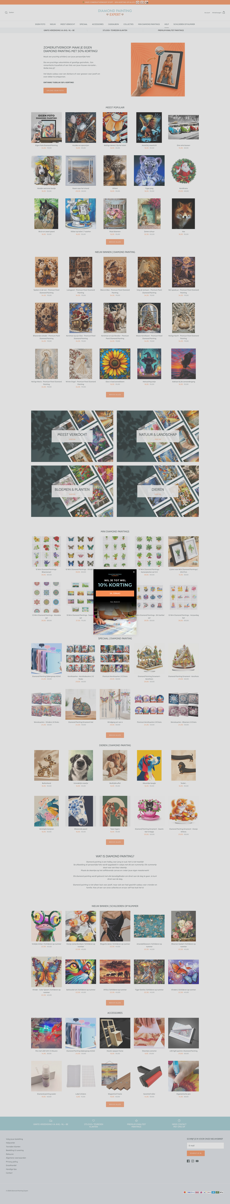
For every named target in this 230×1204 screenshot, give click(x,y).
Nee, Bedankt (115, 602)
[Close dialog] (133, 571)
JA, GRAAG (115, 593)
